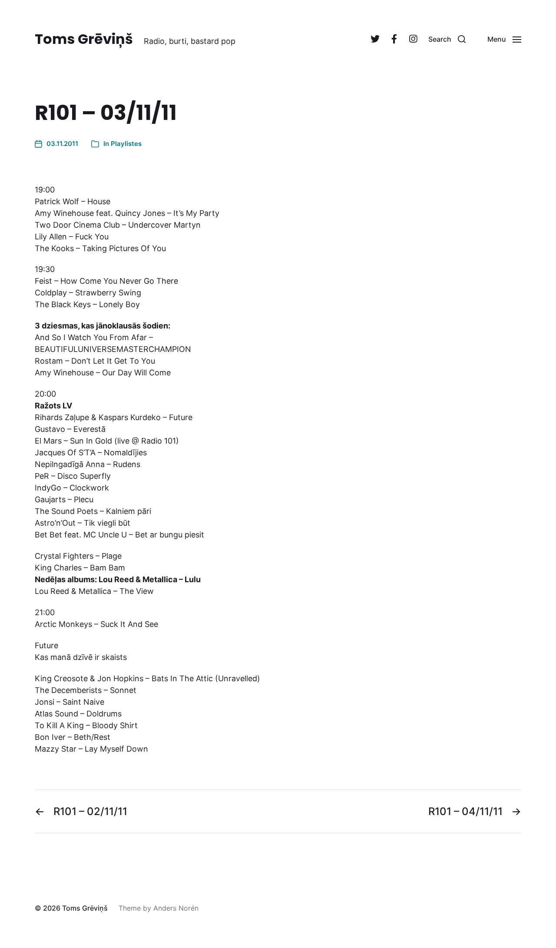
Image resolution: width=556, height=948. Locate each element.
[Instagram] (413, 39)
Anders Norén (176, 908)
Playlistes (126, 143)
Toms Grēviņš (84, 39)
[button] (447, 39)
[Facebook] (394, 39)
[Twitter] (374, 39)
